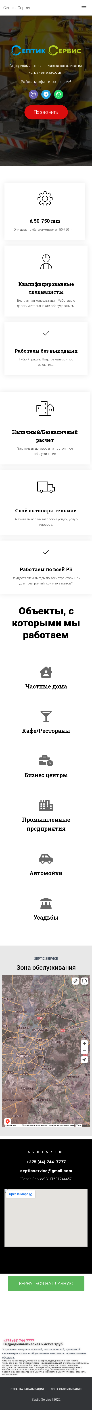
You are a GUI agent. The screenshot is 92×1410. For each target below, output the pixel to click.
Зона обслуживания (66, 1389)
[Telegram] (45, 94)
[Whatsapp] (58, 94)
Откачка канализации (27, 1389)
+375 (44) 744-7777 (18, 1340)
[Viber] (33, 94)
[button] (46, 112)
